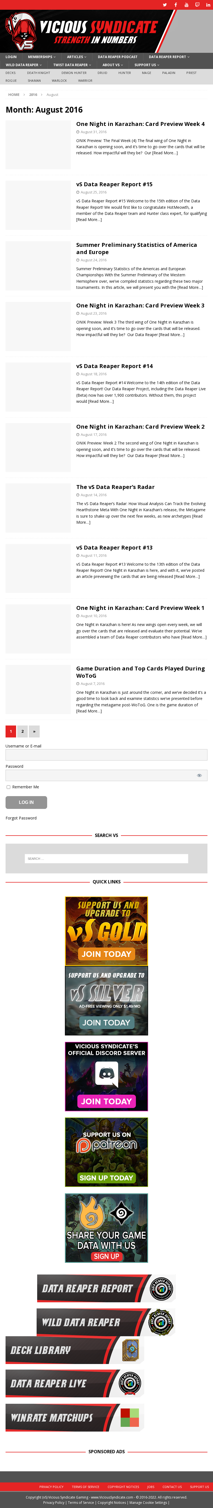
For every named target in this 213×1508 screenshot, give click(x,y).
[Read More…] (165, 152)
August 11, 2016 (93, 555)
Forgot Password (21, 818)
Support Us (145, 65)
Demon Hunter (74, 73)
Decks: (11, 73)
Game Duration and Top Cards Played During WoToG (140, 672)
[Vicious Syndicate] (89, 49)
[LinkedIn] (208, 5)
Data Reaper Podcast (118, 56)
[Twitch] (197, 5)
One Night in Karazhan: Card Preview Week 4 (140, 124)
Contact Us (172, 1487)
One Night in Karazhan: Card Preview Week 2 (140, 426)
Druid (102, 73)
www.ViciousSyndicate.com (112, 1497)
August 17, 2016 (93, 434)
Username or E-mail (23, 746)
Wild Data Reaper (22, 65)
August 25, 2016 (93, 192)
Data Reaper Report (167, 56)
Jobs (150, 1487)
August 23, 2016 (93, 313)
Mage (146, 73)
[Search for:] (106, 858)
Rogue (11, 80)
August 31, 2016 (93, 131)
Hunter (124, 73)
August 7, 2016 (93, 683)
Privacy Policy (51, 1487)
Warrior (85, 80)
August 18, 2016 (93, 373)
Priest (191, 73)
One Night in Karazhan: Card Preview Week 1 (140, 608)
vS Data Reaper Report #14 (114, 366)
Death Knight (38, 73)
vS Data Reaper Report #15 (114, 184)
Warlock (59, 80)
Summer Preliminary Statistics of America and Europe (136, 248)
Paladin (168, 73)
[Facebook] (176, 5)
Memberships (40, 56)
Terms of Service (85, 1487)
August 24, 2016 (93, 259)
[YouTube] (186, 5)
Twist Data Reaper (70, 65)
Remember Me (25, 786)
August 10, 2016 (93, 615)
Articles (75, 56)
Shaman (34, 80)
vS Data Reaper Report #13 (114, 547)
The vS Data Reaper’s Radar (115, 487)
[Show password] (199, 775)
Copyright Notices (123, 1487)
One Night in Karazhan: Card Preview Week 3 (140, 305)
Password (14, 766)
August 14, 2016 (93, 494)
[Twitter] (165, 5)
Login (11, 56)
